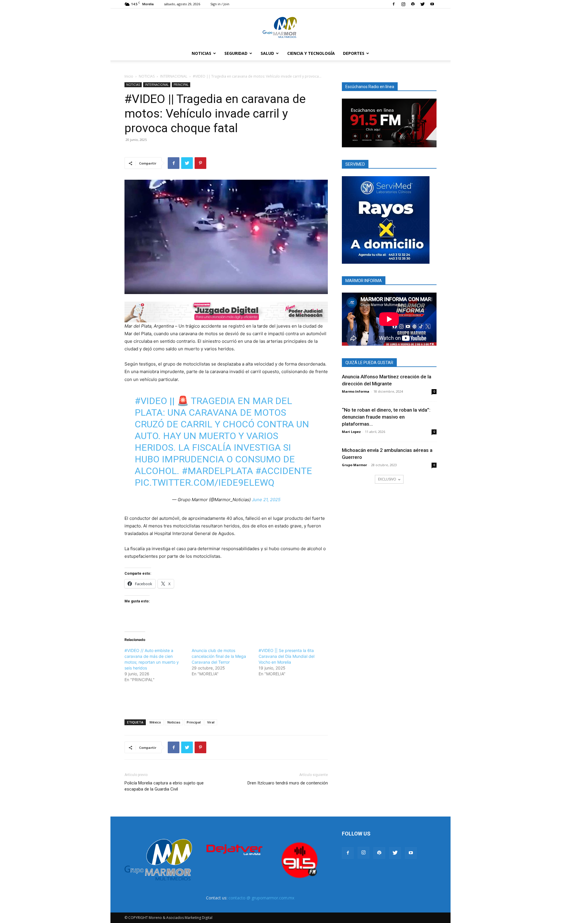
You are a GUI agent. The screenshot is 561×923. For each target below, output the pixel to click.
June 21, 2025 (266, 499)
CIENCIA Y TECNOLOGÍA (311, 53)
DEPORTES (353, 53)
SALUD (267, 53)
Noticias (173, 722)
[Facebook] (393, 4)
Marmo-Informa (355, 391)
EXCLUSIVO (387, 479)
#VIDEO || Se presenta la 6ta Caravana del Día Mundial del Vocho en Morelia (286, 656)
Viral (210, 722)
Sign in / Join (219, 4)
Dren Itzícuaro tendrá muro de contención (287, 783)
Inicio (128, 76)
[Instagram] (403, 4)
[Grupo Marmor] (280, 28)
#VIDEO (151, 400)
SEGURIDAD (235, 53)
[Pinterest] (200, 163)
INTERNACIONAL (173, 76)
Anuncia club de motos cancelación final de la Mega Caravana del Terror (219, 656)
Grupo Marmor (354, 465)
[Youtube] (432, 4)
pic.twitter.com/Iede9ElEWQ (204, 482)
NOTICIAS (201, 53)
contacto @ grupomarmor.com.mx (261, 898)
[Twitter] (422, 4)
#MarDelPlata (217, 470)
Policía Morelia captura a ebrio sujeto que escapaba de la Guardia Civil (164, 786)
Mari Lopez (351, 431)
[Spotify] (412, 4)
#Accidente (283, 470)
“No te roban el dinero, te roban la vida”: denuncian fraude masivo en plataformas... (386, 417)
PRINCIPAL (181, 85)
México (155, 722)
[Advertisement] (226, 700)
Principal (194, 722)
